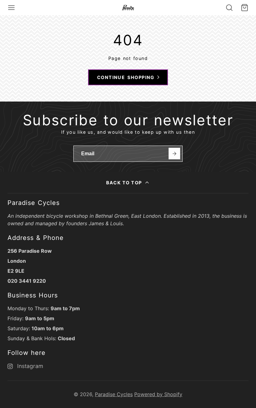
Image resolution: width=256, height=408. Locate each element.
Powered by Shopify (158, 394)
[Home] (128, 7)
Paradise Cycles (114, 394)
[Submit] (174, 153)
